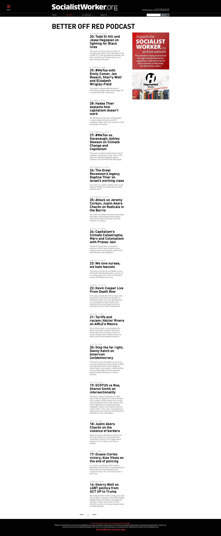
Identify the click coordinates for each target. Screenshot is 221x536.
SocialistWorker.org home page (110, 529)
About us (104, 15)
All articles (86, 15)
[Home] (95, 7)
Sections (69, 15)
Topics (54, 15)
